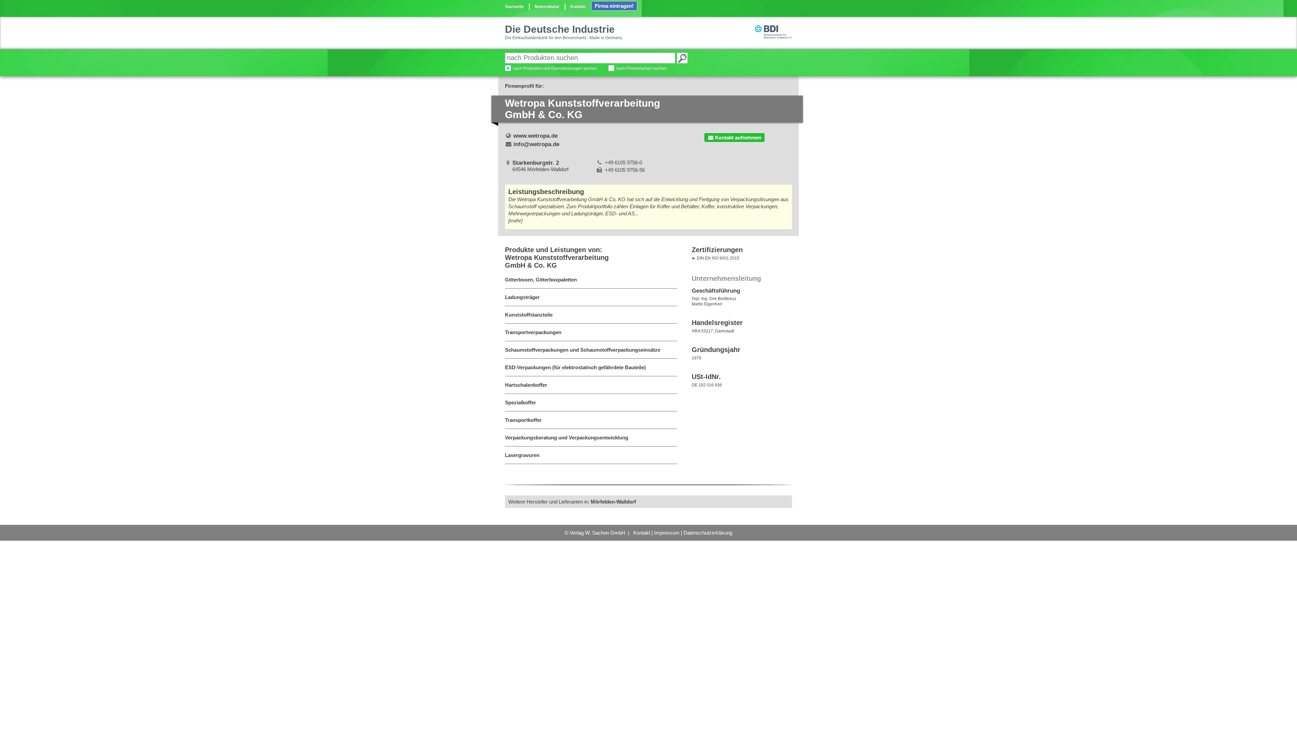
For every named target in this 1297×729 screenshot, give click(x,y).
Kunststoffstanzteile (529, 315)
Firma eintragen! (614, 6)
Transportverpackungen (533, 332)
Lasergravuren (522, 455)
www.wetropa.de (535, 136)
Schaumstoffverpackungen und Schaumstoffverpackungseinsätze (582, 350)
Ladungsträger (522, 297)
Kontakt (578, 6)
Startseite (514, 6)
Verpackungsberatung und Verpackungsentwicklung (566, 437)
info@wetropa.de (536, 144)
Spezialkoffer (520, 402)
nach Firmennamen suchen (641, 68)
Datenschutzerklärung (708, 533)
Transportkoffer (523, 420)
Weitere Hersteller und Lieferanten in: (572, 502)
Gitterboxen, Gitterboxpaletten (541, 279)
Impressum (667, 533)
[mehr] (515, 220)
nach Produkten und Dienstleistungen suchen (555, 68)
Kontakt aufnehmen (738, 137)
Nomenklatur (547, 6)
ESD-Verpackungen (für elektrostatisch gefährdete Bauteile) (575, 367)
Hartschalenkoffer (526, 385)
